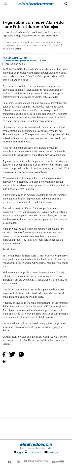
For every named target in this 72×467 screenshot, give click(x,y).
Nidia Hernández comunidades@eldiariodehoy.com (24, 59)
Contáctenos (35, 452)
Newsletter (53, 452)
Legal (20, 452)
